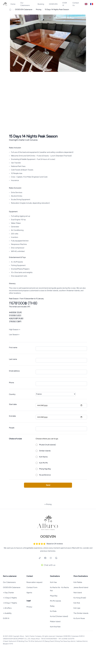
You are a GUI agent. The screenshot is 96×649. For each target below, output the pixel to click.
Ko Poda (53, 611)
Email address (14, 371)
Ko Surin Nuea (79, 618)
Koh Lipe (77, 608)
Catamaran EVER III (77, 636)
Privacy (29, 607)
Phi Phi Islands (55, 601)
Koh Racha (43, 457)
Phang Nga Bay (45, 469)
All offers (7, 608)
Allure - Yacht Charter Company (31, 636)
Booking (41, 4)
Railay (52, 606)
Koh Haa (53, 582)
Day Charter (8, 593)
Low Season (14, 334)
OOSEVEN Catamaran (11, 587)
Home (12, 4)
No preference (45, 475)
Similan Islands (45, 451)
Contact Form (31, 587)
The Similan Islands (81, 613)
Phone (11, 383)
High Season (14, 329)
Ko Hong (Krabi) (80, 598)
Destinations (55, 576)
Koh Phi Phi (43, 463)
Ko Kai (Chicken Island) (59, 616)
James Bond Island (81, 587)
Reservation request (34, 582)
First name (13, 347)
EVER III (64, 4)
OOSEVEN (53, 4)
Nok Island (78, 593)
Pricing (48, 504)
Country (12, 394)
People (11, 428)
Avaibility (7, 613)
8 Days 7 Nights (10, 603)
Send (48, 485)
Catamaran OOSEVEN (63, 636)
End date (12, 416)
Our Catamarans (25, 4)
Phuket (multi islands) (47, 445)
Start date (13, 404)
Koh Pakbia (78, 582)
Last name (13, 359)
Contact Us (75, 4)
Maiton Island (55, 621)
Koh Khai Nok (55, 627)
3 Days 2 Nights (10, 598)
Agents (29, 593)
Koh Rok (77, 603)
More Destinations (81, 576)
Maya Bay (53, 596)
